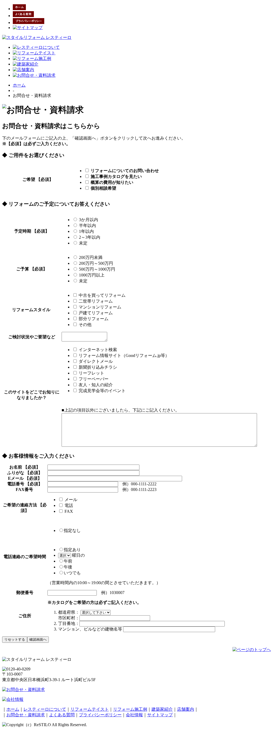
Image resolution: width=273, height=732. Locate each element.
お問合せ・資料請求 (25, 715)
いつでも (72, 573)
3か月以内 (88, 219)
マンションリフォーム (99, 307)
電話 (70, 505)
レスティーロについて (44, 709)
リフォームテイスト (89, 709)
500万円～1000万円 (96, 269)
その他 (84, 324)
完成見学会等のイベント (102, 390)
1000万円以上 (91, 275)
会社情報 (134, 715)
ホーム (19, 85)
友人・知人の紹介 (95, 385)
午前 (68, 561)
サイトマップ (160, 715)
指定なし (72, 530)
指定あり (72, 549)
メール (72, 499)
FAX (70, 511)
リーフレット (91, 373)
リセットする (14, 639)
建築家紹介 (162, 709)
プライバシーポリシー (100, 715)
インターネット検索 (97, 349)
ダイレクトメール (95, 361)
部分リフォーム (93, 318)
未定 (82, 243)
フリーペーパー (93, 379)
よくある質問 (62, 715)
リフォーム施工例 (130, 709)
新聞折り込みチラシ (97, 367)
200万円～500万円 (95, 263)
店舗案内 (185, 709)
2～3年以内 (89, 237)
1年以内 (86, 231)
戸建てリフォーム (95, 313)
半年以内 (87, 225)
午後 (68, 567)
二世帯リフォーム (95, 301)
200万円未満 (90, 257)
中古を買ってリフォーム (102, 295)
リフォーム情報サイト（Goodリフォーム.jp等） (123, 355)
